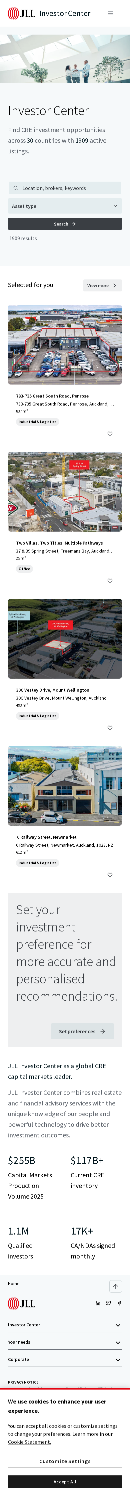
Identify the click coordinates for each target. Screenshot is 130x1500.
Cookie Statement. (29, 1441)
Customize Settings (64, 1461)
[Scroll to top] (115, 1286)
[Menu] (110, 13)
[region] (65, 1444)
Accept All (65, 1482)
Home (14, 1283)
